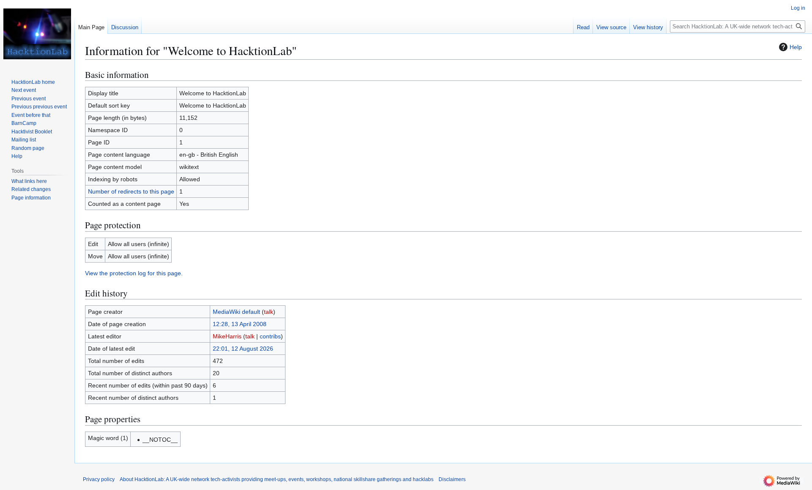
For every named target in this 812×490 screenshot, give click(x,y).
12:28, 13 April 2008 (239, 324)
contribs (270, 336)
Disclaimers (452, 479)
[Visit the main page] (37, 34)
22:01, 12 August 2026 (243, 348)
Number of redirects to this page (131, 191)
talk (268, 311)
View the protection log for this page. (134, 273)
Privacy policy (99, 479)
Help (796, 47)
